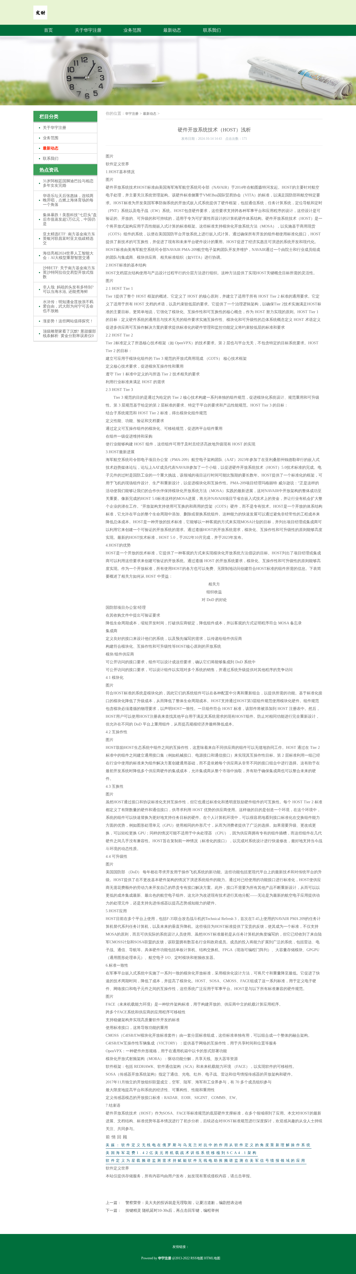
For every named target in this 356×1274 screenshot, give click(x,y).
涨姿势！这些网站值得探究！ (68, 321)
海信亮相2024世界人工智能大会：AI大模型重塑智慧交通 (68, 255)
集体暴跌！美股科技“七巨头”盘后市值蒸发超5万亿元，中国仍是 (70, 219)
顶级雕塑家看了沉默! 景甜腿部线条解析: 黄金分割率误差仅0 (69, 333)
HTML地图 (212, 1258)
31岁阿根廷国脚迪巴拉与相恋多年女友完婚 (68, 183)
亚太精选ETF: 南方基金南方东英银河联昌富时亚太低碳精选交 (69, 238)
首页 (48, 30)
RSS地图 (197, 1258)
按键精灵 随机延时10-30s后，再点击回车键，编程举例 (172, 1210)
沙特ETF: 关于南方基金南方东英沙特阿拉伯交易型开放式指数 (69, 272)
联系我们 (212, 30)
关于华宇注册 (88, 30)
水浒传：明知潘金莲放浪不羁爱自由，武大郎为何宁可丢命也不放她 (68, 306)
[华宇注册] (40, 15)
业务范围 (132, 30)
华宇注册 (132, 114)
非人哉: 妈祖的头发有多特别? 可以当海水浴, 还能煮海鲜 (68, 289)
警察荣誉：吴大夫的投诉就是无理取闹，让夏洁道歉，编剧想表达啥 (183, 1203)
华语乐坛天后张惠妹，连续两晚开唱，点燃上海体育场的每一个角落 (68, 200)
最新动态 (172, 30)
